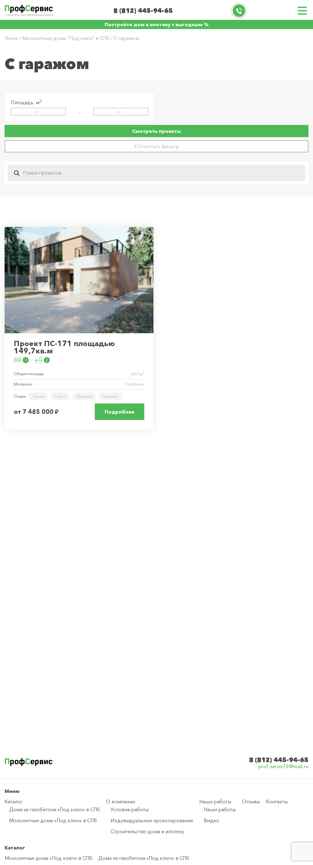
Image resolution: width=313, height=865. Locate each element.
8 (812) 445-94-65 (143, 10)
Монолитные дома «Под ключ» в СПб (53, 820)
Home (11, 38)
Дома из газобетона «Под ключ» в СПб (54, 809)
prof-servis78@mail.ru (283, 766)
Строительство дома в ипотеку (147, 831)
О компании (120, 801)
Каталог (14, 801)
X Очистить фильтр (156, 146)
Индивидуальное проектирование (152, 820)
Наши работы (215, 801)
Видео (211, 820)
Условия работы (130, 809)
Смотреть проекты (156, 131)
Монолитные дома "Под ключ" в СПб (65, 38)
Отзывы (251, 801)
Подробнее (119, 412)
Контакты (277, 801)
